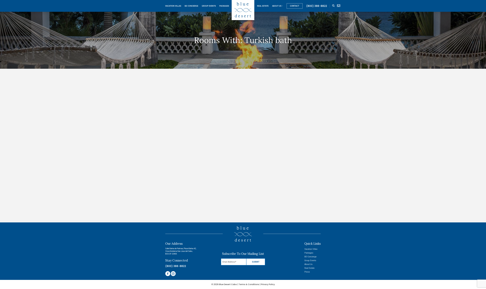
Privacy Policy (268, 284)
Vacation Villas (173, 6)
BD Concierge (191, 6)
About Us (276, 6)
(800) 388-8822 (175, 266)
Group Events (209, 6)
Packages (224, 6)
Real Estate (263, 6)
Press (307, 272)
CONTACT (294, 6)
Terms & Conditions (249, 284)
